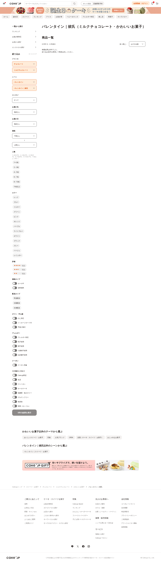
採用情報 (124, 527)
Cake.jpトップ (17, 487)
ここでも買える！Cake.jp (104, 523)
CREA (71, 437)
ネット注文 (87, 4)
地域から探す (100, 534)
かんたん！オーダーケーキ (82, 511)
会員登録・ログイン (141, 3)
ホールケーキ (22, 388)
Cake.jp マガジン (101, 538)
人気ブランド (60, 437)
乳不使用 (21, 342)
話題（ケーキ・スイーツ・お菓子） (90, 437)
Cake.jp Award (78, 504)
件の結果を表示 (24, 412)
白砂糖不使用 (22, 355)
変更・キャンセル (30, 511)
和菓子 (110, 17)
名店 (19, 380)
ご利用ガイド (29, 523)
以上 (23, 265)
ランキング (38, 17)
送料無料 (21, 288)
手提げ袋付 (22, 327)
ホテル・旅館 (100, 508)
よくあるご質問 (29, 519)
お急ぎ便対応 (48, 504)
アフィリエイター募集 (129, 523)
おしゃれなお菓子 (113, 437)
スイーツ (25, 17)
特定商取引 (125, 511)
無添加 (20, 402)
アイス (48, 17)
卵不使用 (21, 346)
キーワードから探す (51, 519)
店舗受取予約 (98, 4)
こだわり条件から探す (51, 515)
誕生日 (15, 17)
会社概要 (124, 508)
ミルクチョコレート (63, 487)
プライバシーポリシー (129, 515)
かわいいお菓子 (79, 487)
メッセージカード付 (25, 323)
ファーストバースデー (80, 515)
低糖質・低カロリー (25, 393)
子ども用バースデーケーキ (82, 519)
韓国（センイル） (24, 406)
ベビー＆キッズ (72, 17)
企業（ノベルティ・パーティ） (106, 511)
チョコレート (47, 487)
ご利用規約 (125, 519)
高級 (49, 437)
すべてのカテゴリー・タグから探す (56, 523)
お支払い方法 (29, 508)
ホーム (6, 17)
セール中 (21, 283)
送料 (25, 504)
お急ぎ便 (59, 17)
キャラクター (122, 17)
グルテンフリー (23, 397)
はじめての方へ (29, 515)
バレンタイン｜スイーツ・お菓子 (36, 451)
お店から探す (48, 511)
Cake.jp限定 (22, 375)
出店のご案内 (100, 504)
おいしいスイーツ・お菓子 (33, 437)
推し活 (101, 17)
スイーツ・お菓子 (32, 487)
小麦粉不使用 (22, 350)
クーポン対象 (22, 365)
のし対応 (21, 318)
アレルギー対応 (88, 17)
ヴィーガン (22, 384)
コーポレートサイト (128, 504)
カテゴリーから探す (51, 508)
